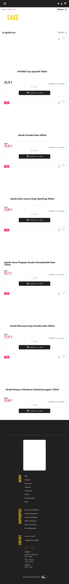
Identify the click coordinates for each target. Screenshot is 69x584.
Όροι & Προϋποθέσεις (32, 510)
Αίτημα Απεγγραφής (31, 517)
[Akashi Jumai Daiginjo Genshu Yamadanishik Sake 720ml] (32, 268)
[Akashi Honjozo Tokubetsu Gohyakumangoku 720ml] (32, 395)
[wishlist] (58, 4)
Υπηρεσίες (28, 487)
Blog (26, 502)
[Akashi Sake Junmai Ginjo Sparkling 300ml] (32, 204)
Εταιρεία (27, 480)
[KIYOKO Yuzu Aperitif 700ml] (32, 77)
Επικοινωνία (28, 483)
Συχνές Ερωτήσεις (30, 528)
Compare (59, 39)
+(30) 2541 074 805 (31, 540)
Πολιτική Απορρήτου (31, 513)
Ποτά (9, 9)
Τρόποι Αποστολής (31, 524)
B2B (26, 476)
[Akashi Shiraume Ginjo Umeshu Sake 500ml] (32, 331)
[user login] (61, 4)
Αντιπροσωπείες (30, 498)
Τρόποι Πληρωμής (30, 521)
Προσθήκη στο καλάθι (36, 93)
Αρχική (4, 9)
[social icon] (26, 547)
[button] (63, 38)
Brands (27, 494)
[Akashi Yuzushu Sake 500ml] (32, 140)
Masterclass (28, 491)
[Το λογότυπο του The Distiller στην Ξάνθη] (31, 3)
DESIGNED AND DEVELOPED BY (31, 577)
